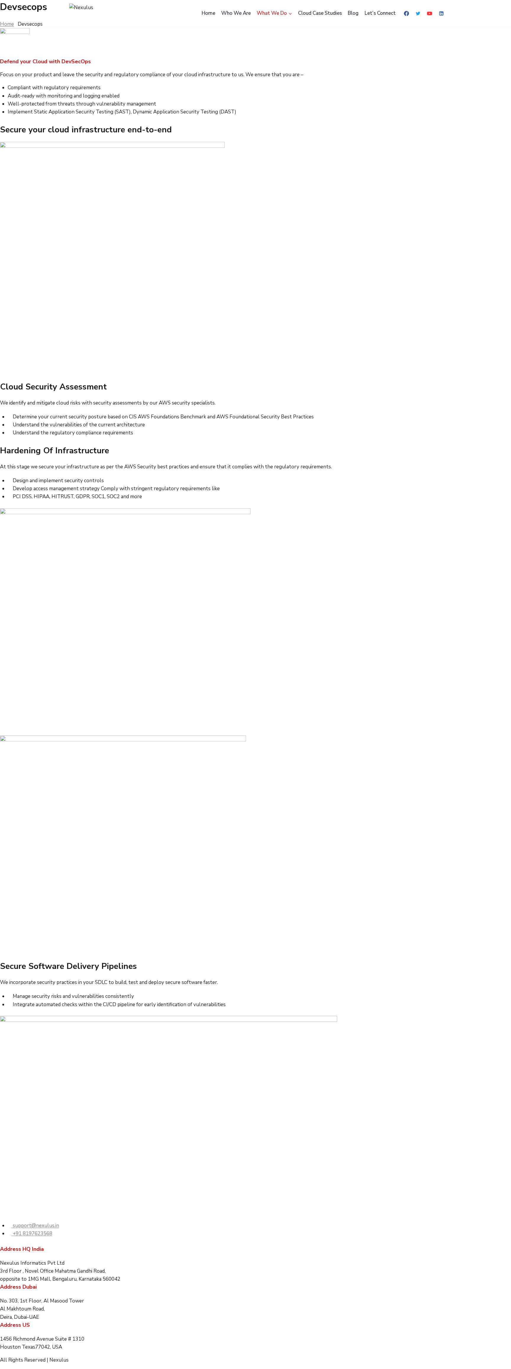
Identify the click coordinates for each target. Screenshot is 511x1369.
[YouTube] (430, 13)
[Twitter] (418, 13)
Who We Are (236, 13)
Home (208, 13)
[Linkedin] (441, 13)
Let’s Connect (380, 13)
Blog (353, 13)
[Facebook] (407, 13)
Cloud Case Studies (320, 13)
